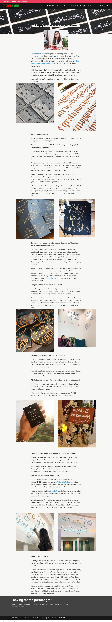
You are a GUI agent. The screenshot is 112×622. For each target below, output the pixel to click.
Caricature (91, 5)
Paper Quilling (101, 5)
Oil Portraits (74, 5)
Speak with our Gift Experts (86, 603)
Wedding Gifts (51, 5)
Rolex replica (49, 278)
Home (43, 5)
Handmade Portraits (63, 5)
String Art (83, 5)
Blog (108, 5)
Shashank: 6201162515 (59, 618)
